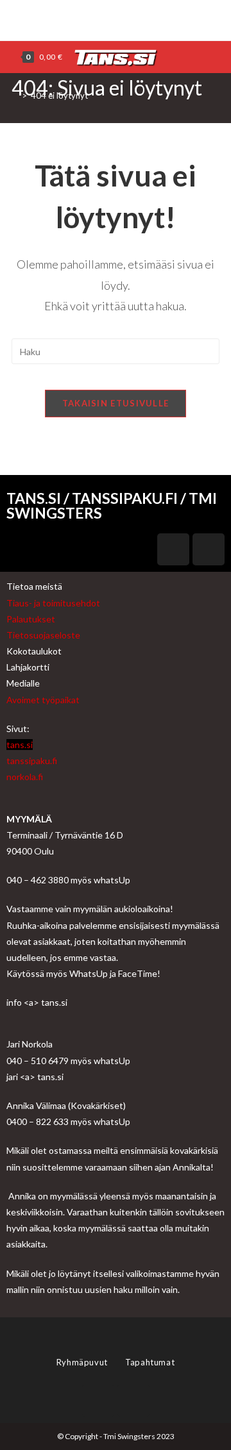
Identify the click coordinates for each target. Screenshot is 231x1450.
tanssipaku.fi (31, 760)
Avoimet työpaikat (43, 699)
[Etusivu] (15, 95)
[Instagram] (121, 18)
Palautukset (30, 618)
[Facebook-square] (173, 549)
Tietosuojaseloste (43, 634)
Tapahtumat (150, 1362)
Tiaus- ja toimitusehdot (53, 602)
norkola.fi (24, 776)
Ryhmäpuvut (83, 1362)
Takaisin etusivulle (115, 403)
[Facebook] (108, 18)
